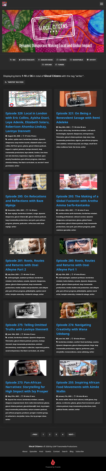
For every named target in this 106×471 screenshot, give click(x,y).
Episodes (33, 451)
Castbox (62, 60)
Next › (71, 434)
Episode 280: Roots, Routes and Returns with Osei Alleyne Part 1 (75, 265)
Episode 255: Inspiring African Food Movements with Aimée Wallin (78, 386)
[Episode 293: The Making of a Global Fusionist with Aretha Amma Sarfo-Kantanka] (78, 182)
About (24, 451)
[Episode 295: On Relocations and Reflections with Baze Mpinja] (27, 182)
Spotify (93, 60)
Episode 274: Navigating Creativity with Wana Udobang (73, 329)
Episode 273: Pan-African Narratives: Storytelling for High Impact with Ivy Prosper (27, 386)
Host (41, 451)
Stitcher (48, 65)
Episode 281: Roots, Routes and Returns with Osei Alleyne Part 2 (25, 265)
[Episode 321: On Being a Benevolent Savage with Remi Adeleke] (78, 99)
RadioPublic (78, 60)
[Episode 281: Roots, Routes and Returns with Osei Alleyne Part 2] (27, 246)
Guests (48, 451)
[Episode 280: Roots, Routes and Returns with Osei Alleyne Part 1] (78, 246)
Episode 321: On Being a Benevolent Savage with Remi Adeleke (78, 117)
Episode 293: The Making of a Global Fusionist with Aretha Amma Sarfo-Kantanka (77, 200)
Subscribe (80, 451)
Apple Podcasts (27, 60)
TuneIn (61, 65)
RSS (14, 60)
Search (64, 451)
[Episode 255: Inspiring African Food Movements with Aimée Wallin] (78, 368)
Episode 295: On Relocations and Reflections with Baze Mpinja (26, 200)
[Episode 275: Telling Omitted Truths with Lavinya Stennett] (27, 310)
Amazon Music (47, 60)
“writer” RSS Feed (15, 82)
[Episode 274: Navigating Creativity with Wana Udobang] (78, 310)
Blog (71, 451)
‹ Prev (34, 434)
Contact (56, 451)
